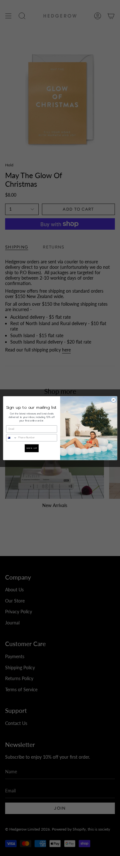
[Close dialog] (113, 399)
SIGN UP (31, 447)
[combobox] (11, 437)
